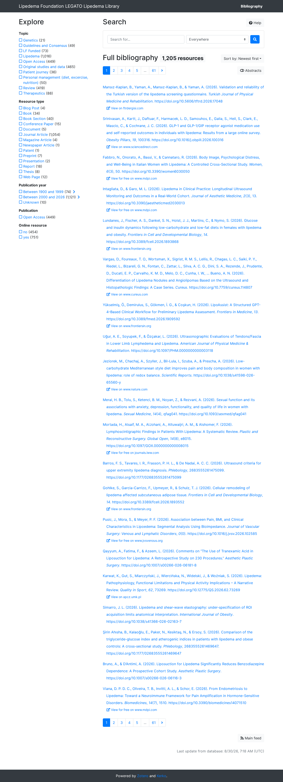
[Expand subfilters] (74, 191)
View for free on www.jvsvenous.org (137, 540)
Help (256, 23)
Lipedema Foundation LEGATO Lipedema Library (69, 6)
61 (154, 70)
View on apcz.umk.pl (126, 597)
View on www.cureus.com (129, 294)
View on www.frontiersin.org (131, 248)
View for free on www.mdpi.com (134, 178)
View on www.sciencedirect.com (134, 147)
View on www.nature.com (129, 389)
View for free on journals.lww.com (135, 452)
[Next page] (162, 70)
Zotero (142, 776)
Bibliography (251, 6)
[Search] (255, 39)
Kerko (161, 776)
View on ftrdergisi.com (127, 108)
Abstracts (252, 70)
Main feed (252, 738)
